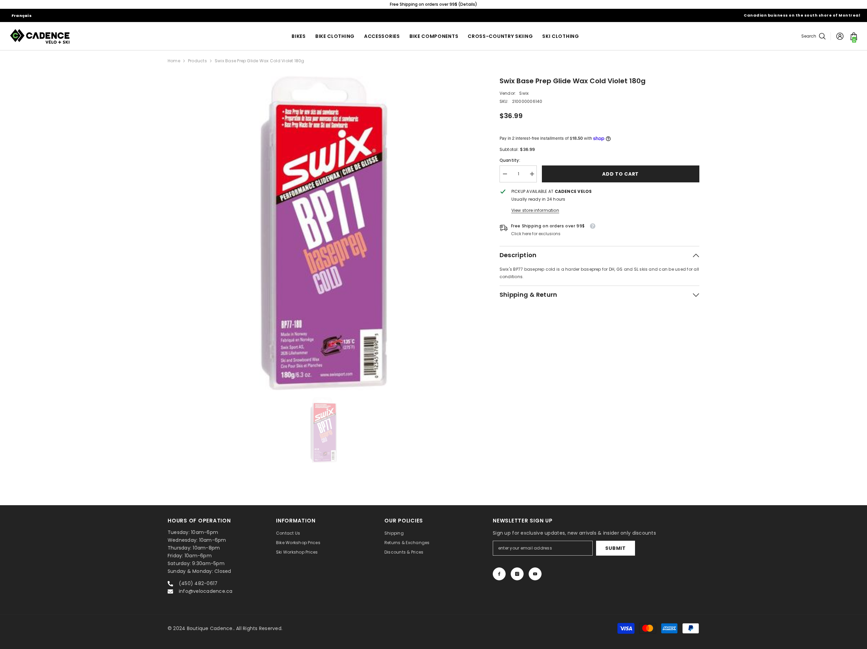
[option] (433, 4)
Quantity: (510, 160)
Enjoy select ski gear (433, 4)
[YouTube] (535, 573)
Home (174, 61)
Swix (524, 93)
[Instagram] (517, 573)
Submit (615, 548)
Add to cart (620, 174)
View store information (535, 210)
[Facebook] (499, 573)
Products (197, 61)
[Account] (840, 36)
